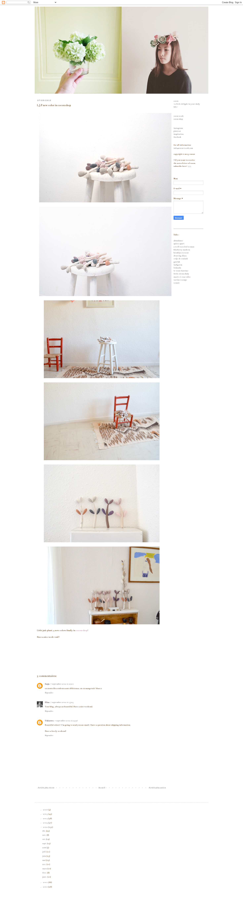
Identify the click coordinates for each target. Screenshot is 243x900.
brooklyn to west (181, 253)
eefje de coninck (181, 258)
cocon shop (178, 119)
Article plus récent (46, 787)
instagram (178, 128)
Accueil (101, 787)
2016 (45, 809)
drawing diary (180, 255)
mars (44, 868)
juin (44, 856)
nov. (44, 835)
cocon (176, 101)
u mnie (177, 283)
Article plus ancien (157, 787)
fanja (47, 684)
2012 (45, 827)
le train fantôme (181, 271)
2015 (45, 814)
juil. (44, 852)
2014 (45, 818)
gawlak (177, 262)
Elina (47, 702)
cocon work (178, 116)
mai (44, 860)
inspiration (178, 134)
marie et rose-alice (182, 277)
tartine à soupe (180, 280)
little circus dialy (181, 274)
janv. (44, 877)
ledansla (177, 268)
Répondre (49, 693)
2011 (45, 882)
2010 (45, 887)
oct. (44, 839)
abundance (178, 240)
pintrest (177, 131)
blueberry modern (182, 250)
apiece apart (179, 243)
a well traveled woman (184, 247)
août (44, 847)
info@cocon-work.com (183, 148)
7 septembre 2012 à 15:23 (62, 702)
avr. (44, 864)
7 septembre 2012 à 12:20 (62, 684)
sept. (44, 843)
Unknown (49, 720)
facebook (177, 137)
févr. (44, 873)
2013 (45, 823)
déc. (44, 831)
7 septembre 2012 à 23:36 (66, 720)
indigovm (178, 265)
